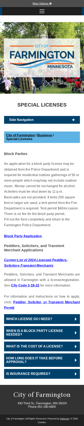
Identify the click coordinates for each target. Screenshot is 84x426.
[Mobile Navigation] (42, 11)
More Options (41, 3)
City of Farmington (20, 135)
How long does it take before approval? (34, 360)
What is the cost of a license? (34, 346)
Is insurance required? (28, 373)
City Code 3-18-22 (25, 285)
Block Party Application (23, 236)
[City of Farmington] (42, 57)
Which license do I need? (29, 319)
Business (44, 135)
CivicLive (64, 418)
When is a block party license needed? (34, 332)
